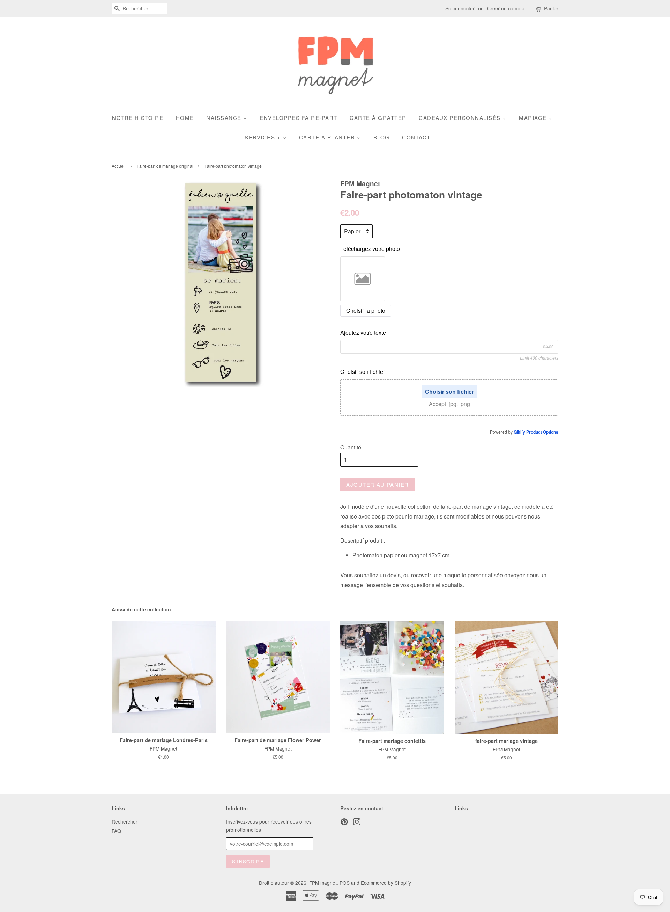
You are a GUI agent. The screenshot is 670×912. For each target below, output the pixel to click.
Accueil (119, 166)
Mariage (534, 117)
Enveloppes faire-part (298, 117)
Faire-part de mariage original (165, 166)
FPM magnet (323, 882)
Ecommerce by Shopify (386, 882)
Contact (416, 137)
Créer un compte (505, 8)
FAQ (116, 830)
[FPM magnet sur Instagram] (356, 822)
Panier (551, 8)
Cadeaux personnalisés (460, 117)
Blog (381, 137)
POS (345, 882)
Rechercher (124, 821)
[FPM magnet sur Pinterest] (344, 822)
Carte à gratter (378, 117)
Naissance (224, 117)
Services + (264, 137)
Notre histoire (137, 117)
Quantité (350, 447)
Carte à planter (328, 137)
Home (185, 117)
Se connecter (460, 8)
